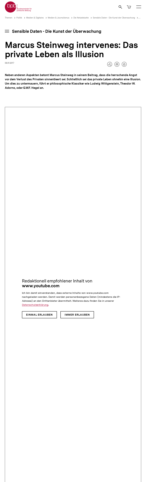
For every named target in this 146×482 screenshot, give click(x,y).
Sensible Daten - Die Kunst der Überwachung (114, 18)
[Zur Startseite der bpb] (18, 11)
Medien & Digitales (35, 18)
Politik (19, 18)
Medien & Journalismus (58, 18)
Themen (8, 18)
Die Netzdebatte (81, 18)
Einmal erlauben (39, 314)
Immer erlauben (77, 314)
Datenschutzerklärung (35, 304)
